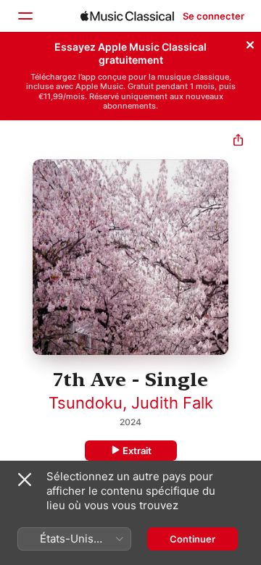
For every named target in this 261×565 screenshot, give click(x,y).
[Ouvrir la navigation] (25, 16)
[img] (127, 16)
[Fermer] (250, 43)
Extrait (137, 450)
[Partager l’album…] (238, 141)
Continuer (192, 539)
